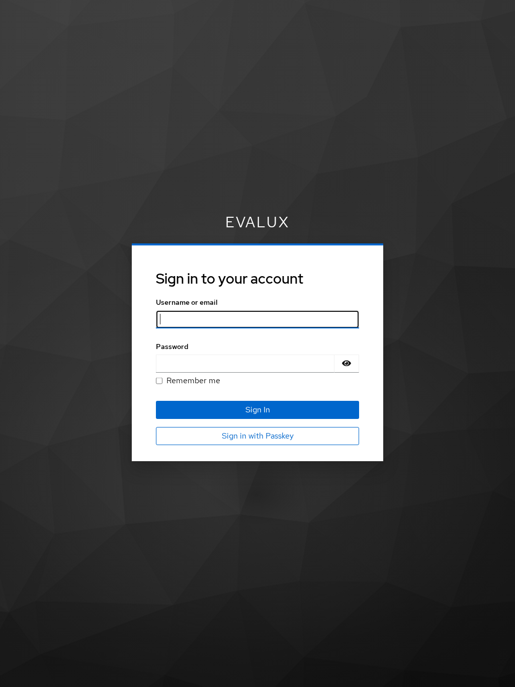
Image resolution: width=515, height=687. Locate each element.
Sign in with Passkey (258, 436)
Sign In (257, 409)
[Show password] (346, 364)
